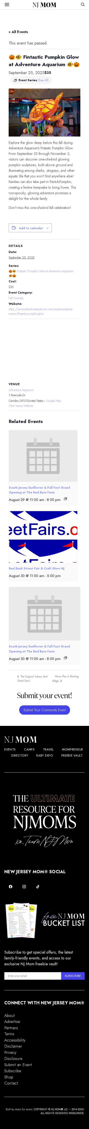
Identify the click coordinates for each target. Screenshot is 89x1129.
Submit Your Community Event (45, 710)
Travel (48, 749)
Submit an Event (18, 1065)
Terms (9, 1034)
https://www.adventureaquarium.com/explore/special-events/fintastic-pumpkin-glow (41, 311)
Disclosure (13, 1058)
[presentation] (43, 456)
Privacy (10, 1052)
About (9, 1015)
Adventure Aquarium (21, 390)
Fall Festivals (16, 298)
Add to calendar (31, 228)
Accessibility (14, 1040)
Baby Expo (44, 755)
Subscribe (12, 1071)
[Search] (83, 5)
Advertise (12, 1021)
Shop (8, 1077)
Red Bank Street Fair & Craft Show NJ (36, 568)
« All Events (18, 31)
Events (10, 749)
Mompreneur (72, 749)
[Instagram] (24, 886)
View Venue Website (21, 406)
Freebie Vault (72, 755)
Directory (19, 755)
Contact (11, 1083)
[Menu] (7, 5)
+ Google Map (52, 401)
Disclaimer (13, 1046)
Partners (11, 1028)
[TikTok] (37, 886)
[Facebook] (10, 886)
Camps (29, 749)
